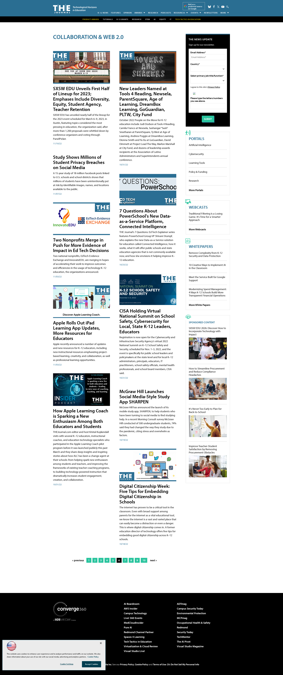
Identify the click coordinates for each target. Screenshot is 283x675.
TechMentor (183, 637)
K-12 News (103, 13)
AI (155, 19)
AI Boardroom (131, 604)
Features (116, 13)
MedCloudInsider (133, 622)
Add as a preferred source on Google (195, 6)
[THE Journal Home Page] (75, 9)
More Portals (196, 190)
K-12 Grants (122, 19)
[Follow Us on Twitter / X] (218, 7)
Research (153, 13)
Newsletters (211, 13)
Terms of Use (159, 664)
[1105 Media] (70, 636)
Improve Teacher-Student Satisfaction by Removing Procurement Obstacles (203, 449)
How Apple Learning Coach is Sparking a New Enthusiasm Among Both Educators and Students (80, 418)
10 (144, 560)
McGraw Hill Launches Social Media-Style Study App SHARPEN (144, 396)
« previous (78, 560)
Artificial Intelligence (200, 145)
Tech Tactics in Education (138, 641)
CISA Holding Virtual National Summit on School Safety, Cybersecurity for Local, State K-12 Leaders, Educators (147, 321)
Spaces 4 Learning (134, 637)
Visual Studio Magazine (190, 646)
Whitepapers (201, 246)
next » (153, 560)
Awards (138, 13)
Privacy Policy (214, 87)
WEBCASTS (198, 207)
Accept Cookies (91, 664)
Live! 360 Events (133, 618)
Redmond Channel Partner (139, 632)
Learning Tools (197, 163)
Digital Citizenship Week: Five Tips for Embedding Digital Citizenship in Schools (144, 494)
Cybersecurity (196, 154)
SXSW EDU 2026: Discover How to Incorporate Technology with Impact (207, 331)
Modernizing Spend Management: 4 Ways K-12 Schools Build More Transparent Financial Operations (208, 292)
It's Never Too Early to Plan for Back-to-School (205, 410)
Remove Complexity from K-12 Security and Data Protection (205, 254)
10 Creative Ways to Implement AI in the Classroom (207, 266)
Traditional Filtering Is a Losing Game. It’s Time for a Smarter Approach (205, 217)
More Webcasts (197, 229)
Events (194, 13)
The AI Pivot (183, 641)
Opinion (128, 13)
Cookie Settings (66, 664)
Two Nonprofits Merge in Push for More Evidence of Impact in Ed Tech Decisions (81, 245)
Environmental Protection (191, 613)
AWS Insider (130, 608)
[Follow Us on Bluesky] (209, 6)
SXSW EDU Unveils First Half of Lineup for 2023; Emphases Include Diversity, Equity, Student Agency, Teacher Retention (81, 98)
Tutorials (108, 19)
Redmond (182, 627)
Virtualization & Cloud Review (141, 646)
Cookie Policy (141, 664)
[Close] (101, 643)
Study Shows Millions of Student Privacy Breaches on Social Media (79, 162)
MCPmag (182, 618)
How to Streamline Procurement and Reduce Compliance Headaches (207, 372)
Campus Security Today (190, 608)
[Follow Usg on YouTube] (222, 6)
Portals (196, 138)
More (223, 13)
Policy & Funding (198, 172)
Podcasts (166, 13)
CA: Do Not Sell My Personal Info (183, 664)
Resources (179, 13)
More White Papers (199, 305)
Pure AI (128, 627)
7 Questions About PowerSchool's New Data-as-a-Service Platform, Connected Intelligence (145, 218)
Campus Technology (135, 613)
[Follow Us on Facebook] (214, 6)
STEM (147, 19)
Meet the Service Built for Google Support (207, 278)
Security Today (185, 632)
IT (170, 19)
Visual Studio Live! (134, 651)
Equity (162, 19)
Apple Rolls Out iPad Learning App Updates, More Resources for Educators (76, 330)
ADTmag (181, 604)
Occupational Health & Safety (193, 622)
